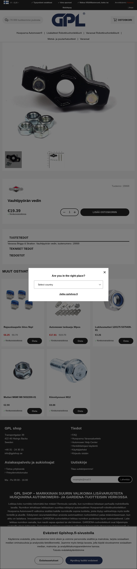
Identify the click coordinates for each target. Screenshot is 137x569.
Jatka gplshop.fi (68, 294)
